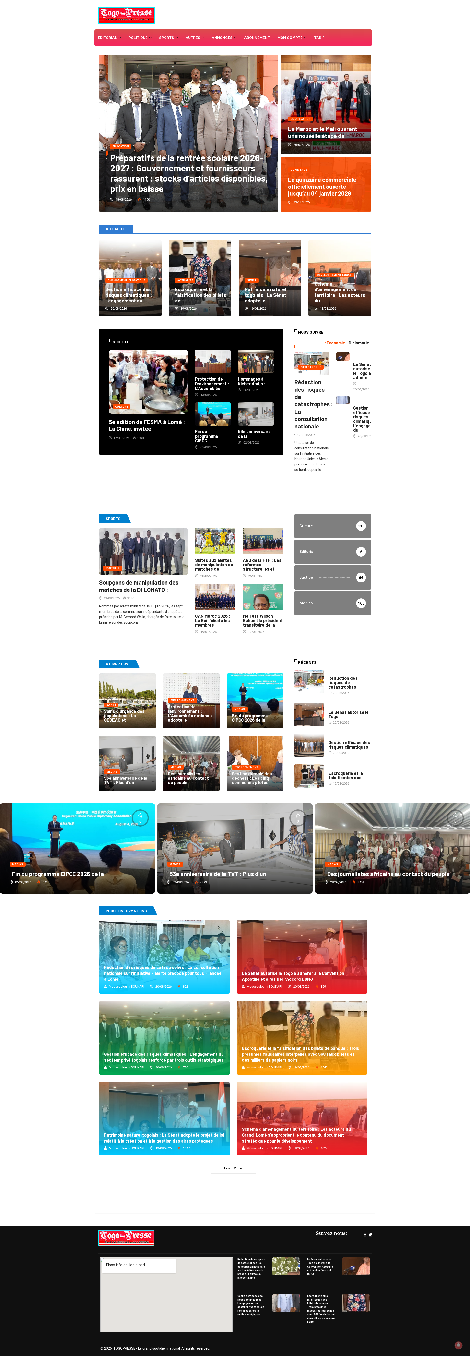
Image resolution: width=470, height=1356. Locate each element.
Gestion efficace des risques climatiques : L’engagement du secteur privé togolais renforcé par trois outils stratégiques (164, 1038)
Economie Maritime (360, 357)
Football (112, 568)
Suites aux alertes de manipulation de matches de (214, 564)
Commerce (299, 169)
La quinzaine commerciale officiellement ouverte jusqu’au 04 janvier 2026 (322, 186)
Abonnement (257, 38)
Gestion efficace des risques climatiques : (350, 745)
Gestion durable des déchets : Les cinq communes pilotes (252, 778)
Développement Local (334, 274)
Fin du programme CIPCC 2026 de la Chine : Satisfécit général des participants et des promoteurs (255, 700)
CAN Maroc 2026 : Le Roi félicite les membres (212, 620)
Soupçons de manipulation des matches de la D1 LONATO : (138, 586)
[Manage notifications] (458, 1345)
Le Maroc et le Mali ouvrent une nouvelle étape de (322, 132)
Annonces (222, 38)
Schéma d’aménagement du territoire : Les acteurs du (340, 292)
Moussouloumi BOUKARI (126, 986)
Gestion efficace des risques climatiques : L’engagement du (128, 294)
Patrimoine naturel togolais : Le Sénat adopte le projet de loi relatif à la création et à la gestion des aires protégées (164, 1118)
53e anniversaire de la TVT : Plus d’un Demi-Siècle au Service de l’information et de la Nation (127, 763)
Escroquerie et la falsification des (346, 775)
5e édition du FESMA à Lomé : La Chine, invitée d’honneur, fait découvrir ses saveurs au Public (148, 382)
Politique (138, 38)
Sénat (251, 280)
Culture (121, 406)
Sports (166, 38)
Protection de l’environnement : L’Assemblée (212, 383)
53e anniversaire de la (254, 434)
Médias (239, 709)
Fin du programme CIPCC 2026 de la (250, 718)
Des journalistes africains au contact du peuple (188, 778)
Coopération (301, 119)
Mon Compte (290, 38)
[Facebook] (365, 1235)
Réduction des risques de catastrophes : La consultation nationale (313, 404)
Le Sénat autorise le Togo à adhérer (362, 371)
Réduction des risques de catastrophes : (344, 682)
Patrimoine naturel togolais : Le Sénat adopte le (265, 294)
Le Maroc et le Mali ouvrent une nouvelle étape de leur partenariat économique (326, 104)
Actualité (185, 280)
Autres (193, 38)
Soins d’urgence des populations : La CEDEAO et (124, 715)
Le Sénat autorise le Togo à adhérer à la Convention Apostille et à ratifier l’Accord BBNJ (302, 957)
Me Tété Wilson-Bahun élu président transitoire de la (263, 620)
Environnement (182, 700)
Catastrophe (311, 367)
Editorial (107, 38)
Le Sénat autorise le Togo (349, 714)
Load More (233, 1168)
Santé (117, 146)
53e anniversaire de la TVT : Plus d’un (125, 780)
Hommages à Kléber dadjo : (251, 381)
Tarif (319, 38)
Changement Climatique (126, 280)
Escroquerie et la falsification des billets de (200, 294)
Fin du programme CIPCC (206, 436)
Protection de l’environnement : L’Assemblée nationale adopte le (190, 713)
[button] (104, 151)
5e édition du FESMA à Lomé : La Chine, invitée (147, 425)
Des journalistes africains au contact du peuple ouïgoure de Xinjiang (392, 848)
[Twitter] (370, 1235)
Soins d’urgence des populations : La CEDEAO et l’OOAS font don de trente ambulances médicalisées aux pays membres (181, 173)
